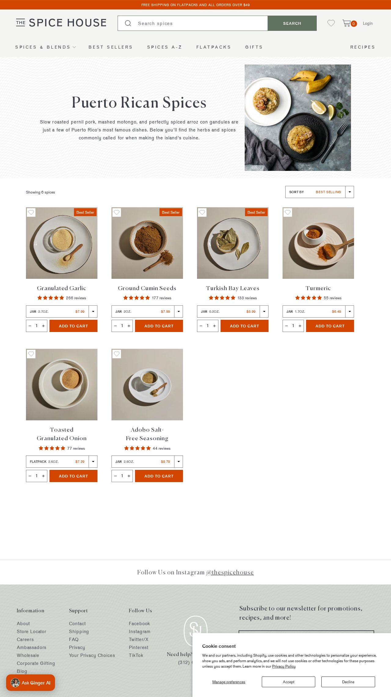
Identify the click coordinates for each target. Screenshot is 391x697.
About (23, 623)
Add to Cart (78, 325)
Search (292, 23)
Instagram (140, 631)
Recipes (363, 47)
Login (368, 23)
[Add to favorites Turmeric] (287, 212)
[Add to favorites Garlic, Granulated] (31, 212)
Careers (25, 639)
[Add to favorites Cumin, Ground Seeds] (116, 212)
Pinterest (138, 647)
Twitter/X (138, 639)
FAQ (74, 639)
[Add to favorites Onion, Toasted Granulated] (31, 354)
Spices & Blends (43, 47)
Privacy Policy (284, 666)
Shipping (79, 631)
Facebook (139, 623)
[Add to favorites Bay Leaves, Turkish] (202, 212)
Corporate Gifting (36, 663)
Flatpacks (214, 47)
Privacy (77, 647)
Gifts (254, 47)
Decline (348, 681)
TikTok (136, 655)
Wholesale (28, 655)
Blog (22, 671)
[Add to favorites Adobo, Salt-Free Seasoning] (116, 354)
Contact (77, 623)
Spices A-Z (165, 47)
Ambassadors (31, 647)
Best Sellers (111, 47)
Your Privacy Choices (92, 655)
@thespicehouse (230, 572)
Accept (288, 681)
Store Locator (31, 631)
